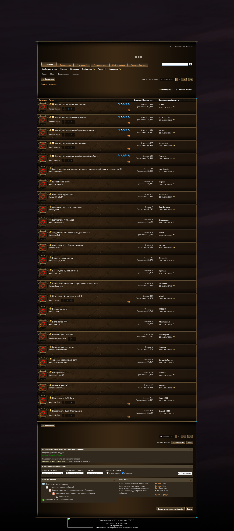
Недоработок (58, 373)
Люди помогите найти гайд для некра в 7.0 (72, 233)
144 (151, 156)
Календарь (74, 69)
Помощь (189, 46)
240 (151, 296)
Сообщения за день (49, 69)
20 (152, 169)
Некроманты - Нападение (74, 105)
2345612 (57, 312)
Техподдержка (100, 65)
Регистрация (180, 46)
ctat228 (57, 324)
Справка (63, 69)
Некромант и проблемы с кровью (67, 245)
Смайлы (158, 486)
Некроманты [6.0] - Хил (63, 398)
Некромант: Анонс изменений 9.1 (68, 296)
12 (152, 385)
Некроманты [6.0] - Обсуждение (67, 411)
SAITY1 (57, 235)
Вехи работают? (59, 309)
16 (152, 372)
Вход (172, 46)
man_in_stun (59, 261)
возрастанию (114, 473)
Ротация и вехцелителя (63, 347)
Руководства (65, 65)
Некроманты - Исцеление (74, 117)
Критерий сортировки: (75, 471)
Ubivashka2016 (60, 339)
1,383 (150, 105)
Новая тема (49, 79)
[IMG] (157, 488)
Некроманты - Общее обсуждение (78, 130)
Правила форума (138, 65)
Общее (52, 74)
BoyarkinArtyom (60, 350)
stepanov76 (58, 184)
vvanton (57, 273)
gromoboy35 (59, 375)
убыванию (128, 473)
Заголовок (43, 100)
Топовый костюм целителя (64, 360)
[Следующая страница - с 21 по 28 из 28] (184, 79)
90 (152, 334)
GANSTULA (58, 197)
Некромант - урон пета (62, 194)
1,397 (150, 143)
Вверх (190, 442)
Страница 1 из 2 (168, 79)
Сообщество (87, 69)
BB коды (158, 484)
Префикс (90, 471)
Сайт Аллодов (118, 65)
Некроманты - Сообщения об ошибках (79, 156)
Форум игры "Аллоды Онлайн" (171, 509)
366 (151, 398)
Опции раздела (167, 89)
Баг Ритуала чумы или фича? (65, 271)
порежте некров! (60, 385)
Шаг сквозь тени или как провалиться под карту (75, 283)
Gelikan (57, 109)
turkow (57, 248)
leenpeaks (58, 172)
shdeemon (58, 286)
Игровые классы (63, 74)
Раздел (100, 69)
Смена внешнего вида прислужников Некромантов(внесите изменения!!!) (87, 169)
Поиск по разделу (185, 89)
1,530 (150, 117)
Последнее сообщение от (169, 100)
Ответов (137, 100)
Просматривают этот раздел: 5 (54, 461)
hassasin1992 (59, 388)
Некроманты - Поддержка (74, 143)
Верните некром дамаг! (63, 334)
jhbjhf (56, 210)
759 (151, 411)
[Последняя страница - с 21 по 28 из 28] (191, 79)
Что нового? (82, 65)
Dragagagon (59, 222)
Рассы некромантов (61, 182)
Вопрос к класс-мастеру (63, 258)
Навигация (113, 69)
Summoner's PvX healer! (63, 220)
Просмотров (147, 100)
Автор (51, 100)
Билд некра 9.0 (59, 322)
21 (152, 258)
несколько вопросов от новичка (67, 207)
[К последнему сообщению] (174, 107)
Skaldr (56, 300)
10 (152, 182)
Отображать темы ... (50, 471)
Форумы (49, 64)
